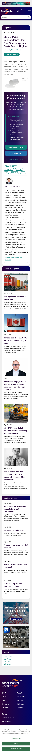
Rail (23, 173)
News (4, 696)
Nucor (19, 169)
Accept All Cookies (16, 748)
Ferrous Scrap (11, 166)
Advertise (7, 664)
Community (6, 704)
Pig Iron (14, 173)
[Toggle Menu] (29, 11)
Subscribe (5, 708)
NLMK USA (9, 169)
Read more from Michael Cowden (13, 259)
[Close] (30, 727)
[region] (16, 738)
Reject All (16, 743)
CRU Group (8, 661)
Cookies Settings (16, 738)
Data (3, 700)
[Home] (14, 11)
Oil (6, 173)
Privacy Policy (6, 721)
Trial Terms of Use (8, 718)
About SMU (8, 657)
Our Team (7, 659)
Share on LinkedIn (11, 54)
